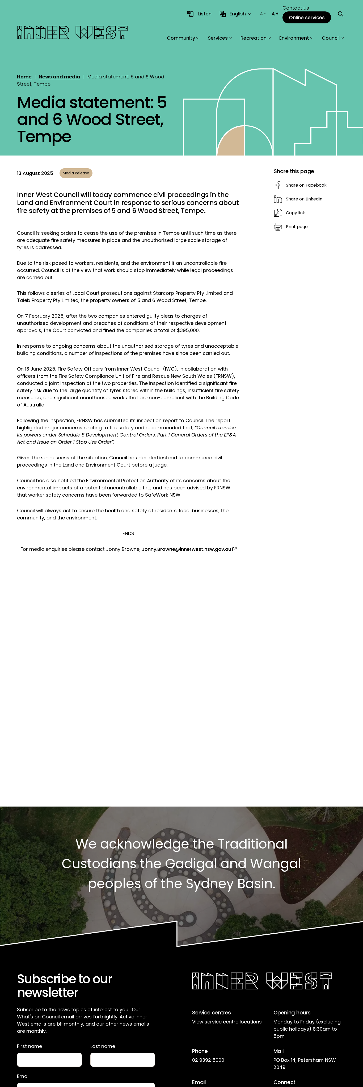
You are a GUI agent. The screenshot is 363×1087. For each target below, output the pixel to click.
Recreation (253, 38)
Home (24, 76)
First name (29, 1046)
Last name (102, 1046)
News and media (59, 76)
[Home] (72, 33)
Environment (294, 38)
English (238, 13)
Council (331, 38)
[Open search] (340, 14)
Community (181, 38)
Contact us (295, 8)
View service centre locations (227, 1021)
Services (218, 38)
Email (23, 1076)
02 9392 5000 (208, 1060)
